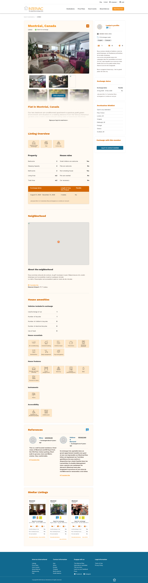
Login (122, 2)
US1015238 (49, 438)
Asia (54, 563)
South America (57, 573)
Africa (54, 565)
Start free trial (118, 9)
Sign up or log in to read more (58, 120)
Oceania (55, 569)
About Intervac (36, 569)
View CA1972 (85, 537)
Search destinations (29, 17)
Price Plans (35, 565)
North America (57, 571)
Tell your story (78, 567)
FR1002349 (82, 437)
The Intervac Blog (79, 563)
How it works (35, 567)
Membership (35, 571)
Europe (55, 567)
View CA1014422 (62, 539)
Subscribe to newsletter (80, 565)
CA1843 (39, 17)
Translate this (33, 285)
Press (75, 571)
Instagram (88, 574)
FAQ (33, 573)
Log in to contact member (110, 148)
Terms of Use (99, 563)
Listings (34, 563)
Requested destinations (33, 537)
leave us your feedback (81, 569)
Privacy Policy (99, 565)
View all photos (58, 95)
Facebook (79, 574)
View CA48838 (42, 537)
